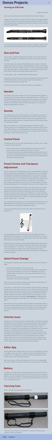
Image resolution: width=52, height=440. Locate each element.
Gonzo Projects (15, 2)
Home (5, 437)
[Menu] (48, 2)
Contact (11, 437)
